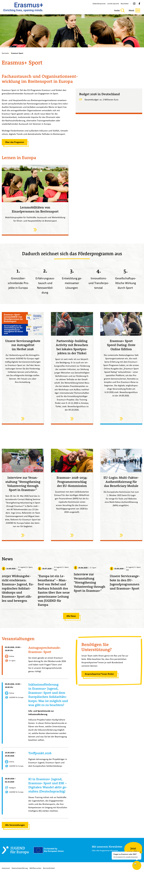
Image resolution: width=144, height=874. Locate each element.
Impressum (6, 868)
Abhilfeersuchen (35, 868)
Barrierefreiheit (49, 868)
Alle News (71, 616)
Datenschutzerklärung (20, 868)
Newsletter (125, 3)
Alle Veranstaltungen (15, 825)
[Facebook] (139, 3)
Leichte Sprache (113, 3)
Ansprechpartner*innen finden (99, 673)
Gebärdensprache (99, 3)
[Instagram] (134, 3)
